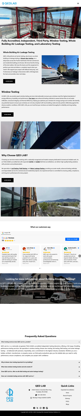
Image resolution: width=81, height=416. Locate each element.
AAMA (38, 162)
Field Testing (23, 168)
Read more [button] (5, 263)
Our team (32, 98)
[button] (78, 3)
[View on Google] (3, 248)
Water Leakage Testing (37, 168)
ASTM (31, 162)
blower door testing (27, 58)
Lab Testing (15, 168)
